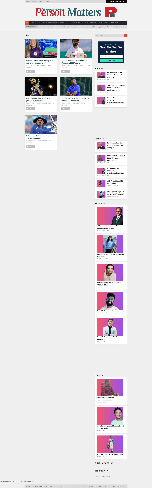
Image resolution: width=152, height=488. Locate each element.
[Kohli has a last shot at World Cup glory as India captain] (41, 86)
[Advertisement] (111, 123)
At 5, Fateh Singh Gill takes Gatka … (115, 182)
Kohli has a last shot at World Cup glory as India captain (38, 99)
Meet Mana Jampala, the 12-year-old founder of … (116, 193)
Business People (50, 23)
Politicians (33, 23)
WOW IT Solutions (61, 486)
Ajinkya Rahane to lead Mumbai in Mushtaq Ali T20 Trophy (74, 62)
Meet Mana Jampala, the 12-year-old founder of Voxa (120, 27)
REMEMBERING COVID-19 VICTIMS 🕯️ (117, 1)
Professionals (60, 23)
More (29, 71)
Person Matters (39, 486)
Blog (47, 1)
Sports (78, 23)
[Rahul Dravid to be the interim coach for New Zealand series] (76, 86)
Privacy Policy (122, 486)
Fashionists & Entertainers (89, 23)
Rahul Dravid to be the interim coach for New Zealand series (75, 99)
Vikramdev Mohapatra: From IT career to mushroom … (116, 87)
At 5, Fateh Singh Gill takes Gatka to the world (91, 27)
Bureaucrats (41, 23)
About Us (34, 1)
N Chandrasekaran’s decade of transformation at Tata (62, 27)
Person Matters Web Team (44, 65)
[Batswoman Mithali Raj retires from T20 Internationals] (41, 124)
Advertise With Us (104, 486)
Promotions (114, 23)
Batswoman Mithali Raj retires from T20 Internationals (39, 137)
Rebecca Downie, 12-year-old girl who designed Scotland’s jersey (40, 62)
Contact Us (92, 486)
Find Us (41, 1)
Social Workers (70, 23)
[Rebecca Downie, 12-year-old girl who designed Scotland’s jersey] (41, 48)
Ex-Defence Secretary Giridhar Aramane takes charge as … (116, 75)
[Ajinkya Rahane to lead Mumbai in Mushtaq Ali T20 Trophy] (76, 48)
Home (27, 1)
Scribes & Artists (103, 23)
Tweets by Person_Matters (102, 476)
